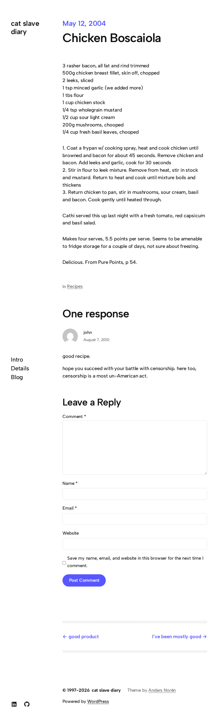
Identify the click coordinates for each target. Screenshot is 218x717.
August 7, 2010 (96, 339)
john (87, 332)
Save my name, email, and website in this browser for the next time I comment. (135, 561)
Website (70, 533)
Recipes (75, 286)
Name (70, 483)
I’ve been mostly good (176, 636)
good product (84, 636)
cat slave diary (25, 27)
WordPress (98, 701)
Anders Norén (162, 690)
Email (69, 508)
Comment (74, 416)
